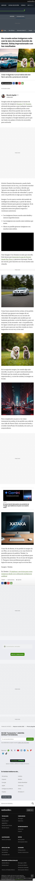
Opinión (19, 579)
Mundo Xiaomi (5, 827)
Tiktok (6, 753)
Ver (18, 654)
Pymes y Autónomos (23, 852)
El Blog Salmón (21, 850)
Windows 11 (21, 792)
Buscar (32, 803)
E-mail (22, 83)
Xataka (4, 502)
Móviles (20, 779)
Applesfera (4, 823)
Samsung (20, 785)
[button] (12, 95)
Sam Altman (12, 30)
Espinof (20, 831)
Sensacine (20, 829)
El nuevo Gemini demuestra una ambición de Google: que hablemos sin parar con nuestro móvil (16, 505)
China (4, 30)
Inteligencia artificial (7, 788)
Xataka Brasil (5, 865)
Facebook (14, 83)
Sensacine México (22, 865)
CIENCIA (23, 5)
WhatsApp (8, 750)
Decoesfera (5, 852)
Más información (19, 879)
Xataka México (5, 863)
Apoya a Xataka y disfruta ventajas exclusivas (17, 763)
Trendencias (5, 850)
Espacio (4, 779)
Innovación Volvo (20, 16)
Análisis (20, 776)
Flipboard (19, 83)
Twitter (16, 83)
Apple (3, 785)
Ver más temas (6, 797)
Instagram (21, 750)
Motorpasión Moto (22, 842)
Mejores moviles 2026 (18, 726)
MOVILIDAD (31, 5)
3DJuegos (20, 818)
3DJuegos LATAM (22, 863)
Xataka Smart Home (7, 825)
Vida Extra (20, 821)
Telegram (24, 750)
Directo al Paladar (6, 839)
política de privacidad (23, 742)
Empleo (4, 792)
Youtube (18, 750)
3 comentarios (7, 83)
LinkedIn (3, 753)
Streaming (4, 776)
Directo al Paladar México (8, 870)
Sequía (30, 30)
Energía (4, 782)
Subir (28, 810)
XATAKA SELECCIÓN (13, 5)
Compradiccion (6, 854)
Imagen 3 (20, 104)
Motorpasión (21, 839)
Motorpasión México (23, 870)
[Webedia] (31, 1)
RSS (28, 750)
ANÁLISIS (3, 5)
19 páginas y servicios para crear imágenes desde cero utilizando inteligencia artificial (16, 574)
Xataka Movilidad (22, 782)
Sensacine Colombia (23, 867)
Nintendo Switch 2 (21, 30)
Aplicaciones (10, 579)
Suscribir (30, 739)
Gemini (28, 104)
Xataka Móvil (5, 821)
